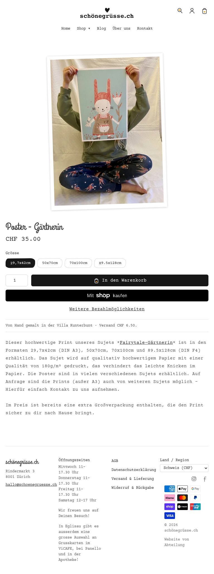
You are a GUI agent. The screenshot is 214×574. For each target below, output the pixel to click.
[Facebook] (205, 478)
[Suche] (180, 11)
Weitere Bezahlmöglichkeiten (107, 309)
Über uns (121, 29)
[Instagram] (194, 478)
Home (65, 29)
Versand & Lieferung (132, 479)
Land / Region (174, 460)
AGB (114, 461)
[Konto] (192, 11)
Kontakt (145, 29)
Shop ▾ (83, 29)
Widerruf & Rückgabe (132, 488)
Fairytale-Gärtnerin (146, 342)
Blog (101, 29)
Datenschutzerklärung (133, 470)
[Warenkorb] (204, 11)
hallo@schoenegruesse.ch (31, 485)
